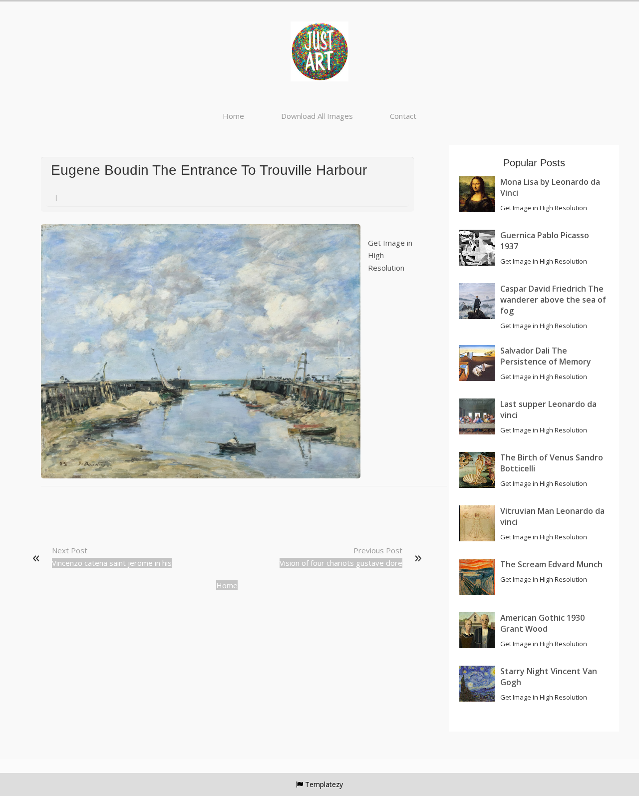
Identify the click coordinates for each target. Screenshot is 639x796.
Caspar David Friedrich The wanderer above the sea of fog (553, 299)
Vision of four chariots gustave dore (341, 563)
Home (233, 116)
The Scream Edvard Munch (551, 564)
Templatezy (324, 784)
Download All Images (317, 116)
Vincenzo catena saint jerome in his (112, 563)
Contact (403, 116)
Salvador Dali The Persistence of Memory (545, 356)
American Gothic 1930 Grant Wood (542, 623)
